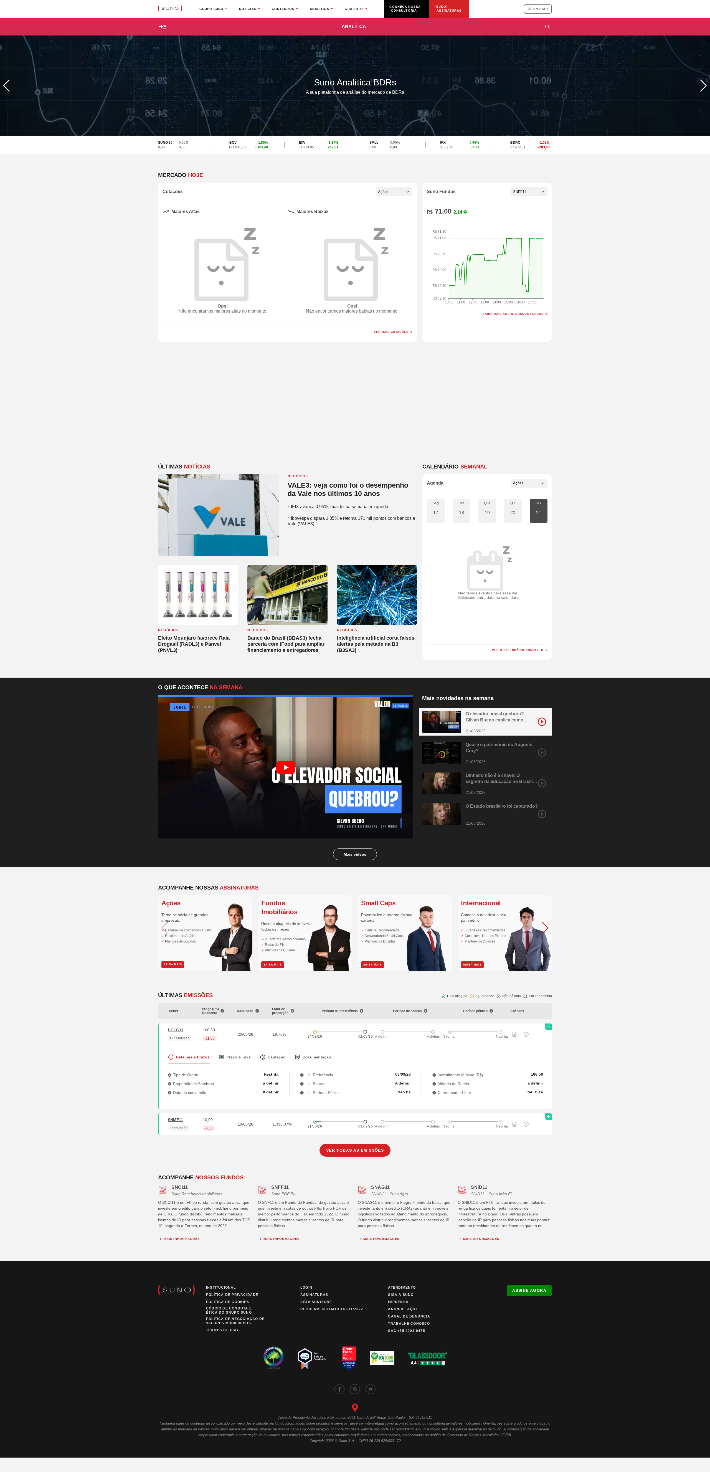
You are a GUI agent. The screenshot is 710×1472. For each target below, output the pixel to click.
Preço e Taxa (239, 1057)
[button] (703, 86)
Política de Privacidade (232, 1295)
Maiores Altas (185, 211)
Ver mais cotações (391, 331)
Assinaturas (314, 1295)
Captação (277, 1057)
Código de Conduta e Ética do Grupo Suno (229, 1310)
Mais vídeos (355, 854)
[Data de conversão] (169, 1092)
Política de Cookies (227, 1302)
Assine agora (529, 1290)
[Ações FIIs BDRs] (394, 191)
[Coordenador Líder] (434, 1092)
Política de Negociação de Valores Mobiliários (235, 1321)
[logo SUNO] (170, 9)
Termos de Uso (222, 1330)
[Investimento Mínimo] (434, 1074)
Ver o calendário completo (518, 650)
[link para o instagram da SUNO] (355, 1389)
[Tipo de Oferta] (169, 1074)
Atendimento (402, 1287)
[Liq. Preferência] (302, 1074)
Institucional (221, 1287)
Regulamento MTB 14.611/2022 (331, 1309)
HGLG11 (175, 1030)
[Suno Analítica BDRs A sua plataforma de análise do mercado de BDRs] (355, 134)
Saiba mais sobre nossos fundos (513, 313)
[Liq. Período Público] (302, 1092)
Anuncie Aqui (402, 1309)
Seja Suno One (316, 1302)
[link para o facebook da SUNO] (339, 1389)
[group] (205, 933)
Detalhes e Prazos (193, 1057)
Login (306, 1287)
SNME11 (175, 1120)
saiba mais (173, 964)
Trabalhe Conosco (409, 1324)
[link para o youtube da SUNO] (371, 1389)
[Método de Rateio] (434, 1083)
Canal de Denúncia (409, 1316)
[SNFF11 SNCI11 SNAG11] (529, 191)
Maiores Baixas (312, 211)
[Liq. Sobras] (302, 1083)
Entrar (540, 9)
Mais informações (182, 1238)
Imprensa (398, 1302)
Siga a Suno (401, 1295)
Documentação (317, 1057)
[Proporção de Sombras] (169, 1083)
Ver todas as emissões (355, 1150)
